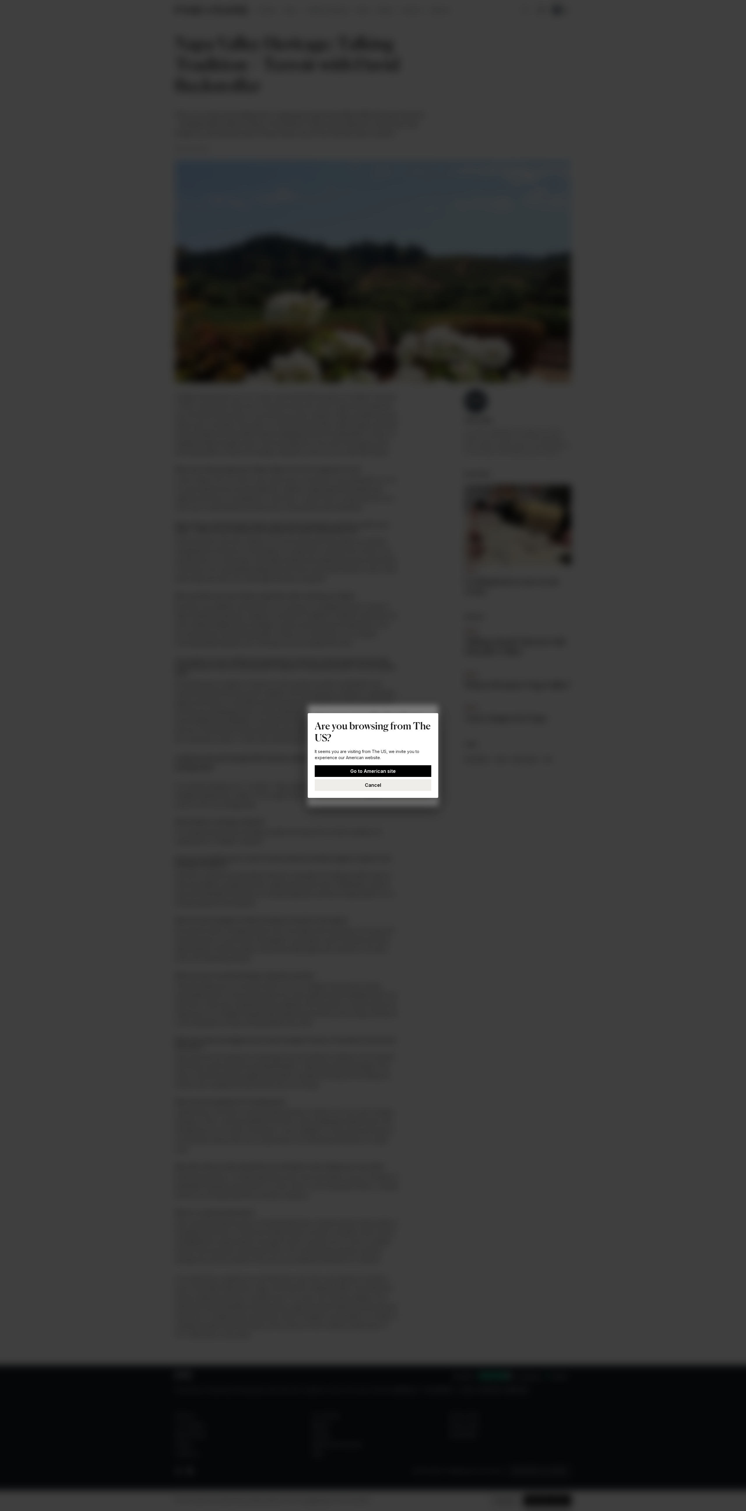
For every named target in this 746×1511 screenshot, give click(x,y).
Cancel (373, 785)
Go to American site (373, 771)
